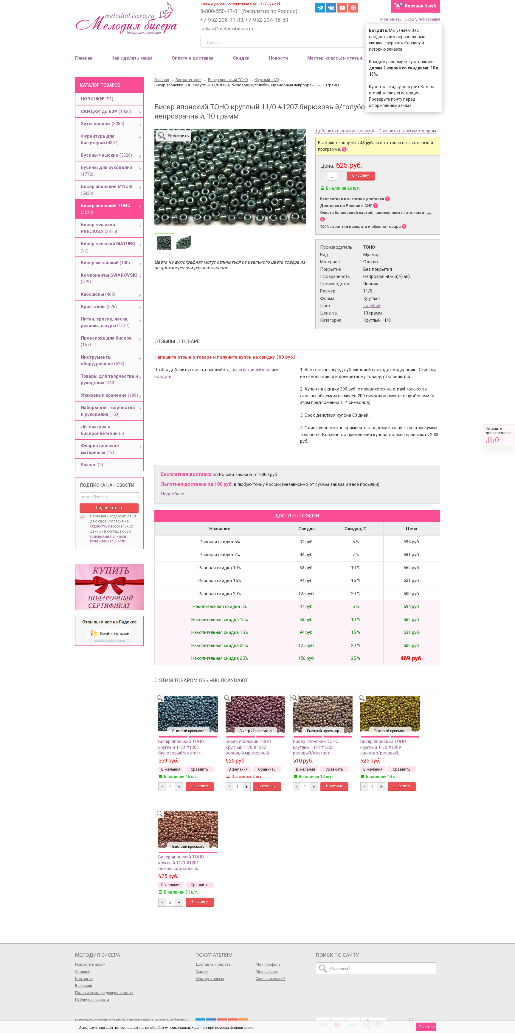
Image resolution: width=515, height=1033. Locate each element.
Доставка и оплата (213, 964)
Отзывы (82, 971)
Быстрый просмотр (188, 731)
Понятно (426, 1027)
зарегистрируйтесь (251, 369)
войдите (162, 376)
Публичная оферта (92, 999)
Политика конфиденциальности (104, 992)
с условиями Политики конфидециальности (110, 536)
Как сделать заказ (131, 58)
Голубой (372, 305)
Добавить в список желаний (344, 131)
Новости (278, 58)
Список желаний (271, 978)
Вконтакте (331, 8)
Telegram (320, 8)
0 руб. (421, 6)
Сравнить (499, 435)
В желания (170, 769)
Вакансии (83, 985)
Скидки (241, 58)
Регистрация (429, 19)
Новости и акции (90, 964)
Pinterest (353, 8)
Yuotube (342, 8)
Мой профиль (268, 964)
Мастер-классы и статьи (334, 58)
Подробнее (172, 494)
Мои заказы (391, 19)
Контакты (84, 978)
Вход (409, 19)
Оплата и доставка (192, 58)
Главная (83, 58)
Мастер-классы (210, 978)
